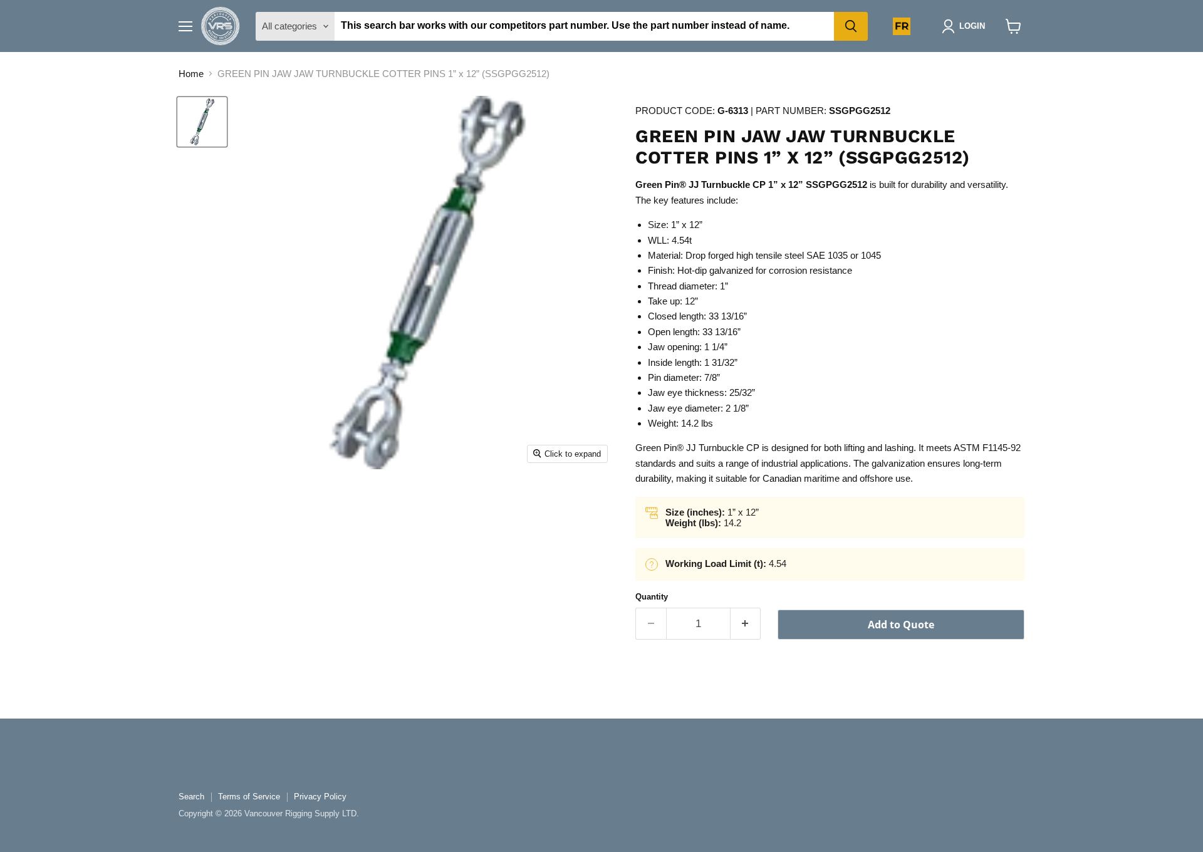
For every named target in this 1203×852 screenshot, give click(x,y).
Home (191, 73)
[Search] (851, 26)
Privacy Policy (320, 796)
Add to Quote (901, 624)
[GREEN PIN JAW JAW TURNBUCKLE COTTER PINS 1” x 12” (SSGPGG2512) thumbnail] (202, 122)
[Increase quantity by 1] (746, 624)
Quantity (651, 596)
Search (191, 796)
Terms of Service (249, 796)
